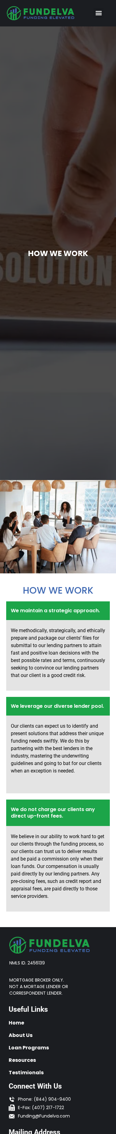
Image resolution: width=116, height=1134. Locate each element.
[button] (98, 13)
